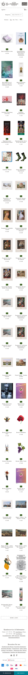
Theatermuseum (15, 648)
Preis (16, 19)
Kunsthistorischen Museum (8, 646)
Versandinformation (6, 635)
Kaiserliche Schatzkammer (20, 646)
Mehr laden (14, 618)
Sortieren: (6, 19)
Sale (14, 19)
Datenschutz (22, 635)
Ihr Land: (5, 660)
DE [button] (4, 9)
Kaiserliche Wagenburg (6, 648)
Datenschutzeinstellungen (14, 637)
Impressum (17, 635)
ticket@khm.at (19, 632)
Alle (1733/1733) (16, 14)
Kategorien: (7, 14)
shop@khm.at (19, 634)
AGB (13, 635)
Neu (11, 19)
